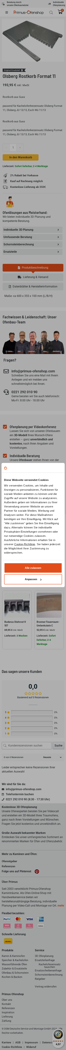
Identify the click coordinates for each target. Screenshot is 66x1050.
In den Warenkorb (20, 157)
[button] (9, 12)
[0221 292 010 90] (6, 392)
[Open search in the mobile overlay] (51, 12)
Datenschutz (49, 1042)
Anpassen (31, 579)
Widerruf (31, 1047)
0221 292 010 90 (24, 392)
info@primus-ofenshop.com (33, 371)
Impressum (31, 1042)
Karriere (6, 1042)
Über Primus (10, 881)
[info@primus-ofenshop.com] (6, 371)
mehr (61, 905)
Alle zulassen (33, 567)
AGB (18, 1042)
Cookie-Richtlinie (24, 544)
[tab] (33, 268)
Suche (58, 745)
